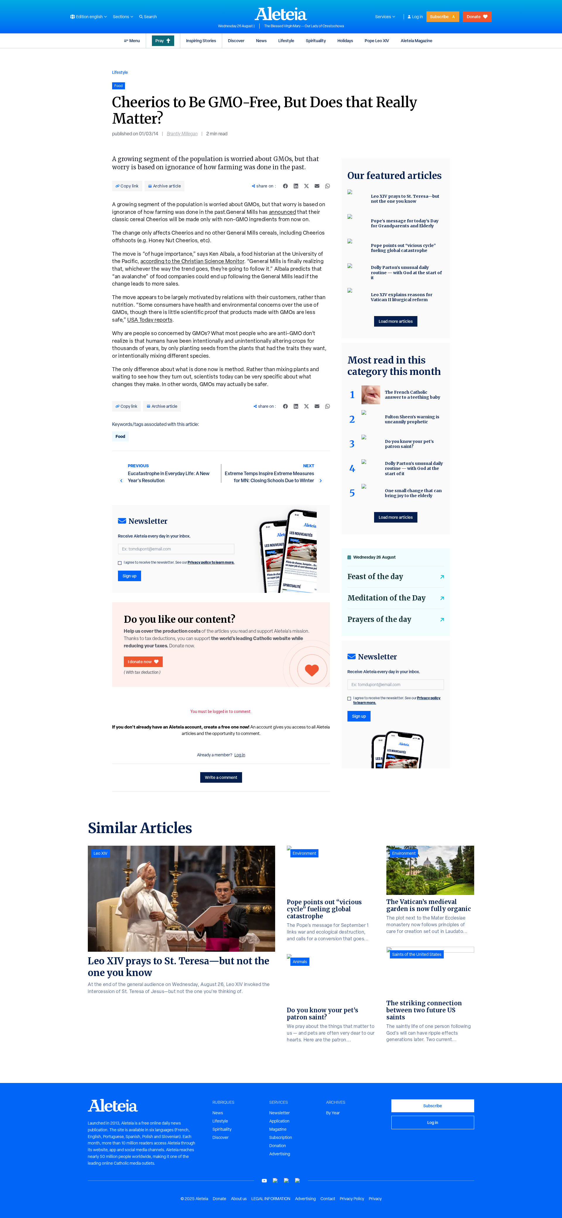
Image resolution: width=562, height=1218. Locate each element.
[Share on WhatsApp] (327, 186)
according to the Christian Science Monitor (192, 261)
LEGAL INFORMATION (270, 1198)
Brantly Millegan (182, 134)
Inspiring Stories (201, 40)
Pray (159, 40)
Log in (417, 16)
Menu (134, 40)
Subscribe (439, 16)
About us (239, 1198)
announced (282, 212)
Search (150, 16)
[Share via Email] (317, 186)
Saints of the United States (416, 954)
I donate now (140, 661)
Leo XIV (100, 853)
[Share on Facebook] (285, 186)
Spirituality (316, 40)
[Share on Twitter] (306, 186)
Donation (277, 1145)
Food (120, 436)
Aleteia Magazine (416, 40)
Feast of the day (375, 576)
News (261, 40)
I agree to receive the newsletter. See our (179, 562)
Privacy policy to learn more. (211, 562)
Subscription (280, 1137)
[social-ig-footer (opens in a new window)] (297, 1181)
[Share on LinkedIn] (296, 186)
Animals (300, 961)
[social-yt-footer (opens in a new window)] (264, 1181)
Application (279, 1121)
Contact (328, 1198)
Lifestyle (286, 40)
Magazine (278, 1129)
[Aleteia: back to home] (281, 13)
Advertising (279, 1153)
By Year (333, 1112)
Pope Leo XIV (377, 40)
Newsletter (279, 1112)
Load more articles (396, 321)
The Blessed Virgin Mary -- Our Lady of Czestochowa (304, 26)
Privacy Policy (352, 1198)
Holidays (345, 40)
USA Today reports (149, 319)
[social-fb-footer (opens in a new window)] (275, 1181)
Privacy (375, 1198)
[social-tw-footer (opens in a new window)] (286, 1181)
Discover (236, 40)
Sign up (129, 576)
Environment (304, 853)
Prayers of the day (379, 619)
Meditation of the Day (386, 598)
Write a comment (221, 777)
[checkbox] (119, 563)
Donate (474, 16)
